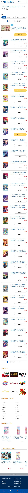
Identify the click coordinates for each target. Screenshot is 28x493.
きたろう (17, 411)
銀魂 (4, 411)
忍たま (4, 414)
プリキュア (18, 402)
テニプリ (4, 409)
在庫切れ (20, 46)
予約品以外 (23, 17)
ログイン (19, 1)
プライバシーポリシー (18, 478)
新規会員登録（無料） (18, 483)
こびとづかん (18, 405)
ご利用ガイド (3, 479)
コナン (4, 413)
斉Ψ (16, 416)
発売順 (18, 17)
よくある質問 (16, 479)
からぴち (17, 409)
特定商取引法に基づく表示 (6, 478)
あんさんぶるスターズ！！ (13, 6)
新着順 (4, 17)
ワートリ (4, 403)
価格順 (8, 17)
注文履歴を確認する (17, 481)
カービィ (4, 418)
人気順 (13, 17)
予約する (20, 34)
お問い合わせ (3, 481)
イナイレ (4, 405)
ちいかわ (17, 403)
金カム (17, 407)
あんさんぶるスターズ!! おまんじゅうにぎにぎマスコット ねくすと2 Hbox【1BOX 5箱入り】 (18, 28)
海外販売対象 (3, 483)
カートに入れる (20, 90)
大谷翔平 (4, 402)
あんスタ (4, 416)
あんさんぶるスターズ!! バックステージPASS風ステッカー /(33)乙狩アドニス (18, 274)
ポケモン (4, 407)
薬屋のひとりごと (19, 414)
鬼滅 (16, 413)
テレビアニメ (18, 418)
